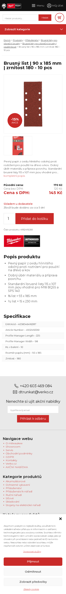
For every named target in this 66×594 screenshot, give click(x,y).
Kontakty (11, 460)
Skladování (12, 501)
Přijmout (33, 561)
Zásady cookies (31, 589)
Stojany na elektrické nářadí (23, 505)
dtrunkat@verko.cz (36, 392)
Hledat (45, 17)
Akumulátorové (15, 481)
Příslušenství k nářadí (19, 491)
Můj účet (57, 5)
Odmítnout (33, 571)
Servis (9, 450)
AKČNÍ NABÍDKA (17, 467)
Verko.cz (11, 463)
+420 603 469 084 (36, 386)
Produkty (18, 40)
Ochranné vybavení (18, 484)
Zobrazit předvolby (33, 581)
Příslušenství (31, 40)
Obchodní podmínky (19, 453)
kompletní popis (14, 175)
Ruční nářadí (14, 495)
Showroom (13, 446)
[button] (60, 519)
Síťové (10, 498)
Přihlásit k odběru (33, 418)
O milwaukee (14, 443)
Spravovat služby (32, 551)
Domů (7, 40)
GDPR (10, 457)
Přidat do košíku (34, 219)
